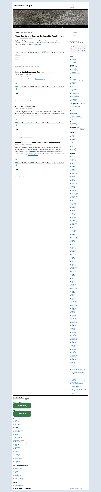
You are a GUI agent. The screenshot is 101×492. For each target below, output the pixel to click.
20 (78, 50)
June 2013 (73, 243)
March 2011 (73, 281)
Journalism (21, 100)
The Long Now (74, 100)
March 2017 (73, 187)
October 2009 (74, 305)
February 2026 (74, 160)
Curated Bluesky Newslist (78, 38)
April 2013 (73, 245)
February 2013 (74, 248)
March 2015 (73, 216)
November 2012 (74, 253)
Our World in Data (74, 75)
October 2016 (74, 194)
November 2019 (74, 167)
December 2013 (74, 234)
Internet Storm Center (75, 114)
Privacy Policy (28, 488)
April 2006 (73, 365)
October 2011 (74, 271)
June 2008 (73, 328)
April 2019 (73, 172)
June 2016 (73, 200)
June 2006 (73, 362)
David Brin (73, 82)
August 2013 (73, 240)
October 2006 (74, 356)
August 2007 (73, 342)
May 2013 (73, 244)
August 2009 (73, 308)
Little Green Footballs (75, 73)
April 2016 (73, 203)
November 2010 (74, 287)
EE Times (73, 83)
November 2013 (74, 236)
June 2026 (73, 155)
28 (80, 52)
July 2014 (73, 226)
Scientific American (75, 96)
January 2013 (74, 250)
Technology (25, 66)
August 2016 (73, 197)
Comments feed (74, 60)
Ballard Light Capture (75, 68)
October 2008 (74, 322)
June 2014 (73, 227)
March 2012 (73, 264)
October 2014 (74, 223)
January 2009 (74, 318)
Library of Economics (75, 116)
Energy (72, 136)
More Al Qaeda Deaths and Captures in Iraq (32, 72)
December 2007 (74, 336)
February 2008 (74, 333)
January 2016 (74, 206)
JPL (72, 86)
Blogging (21, 137)
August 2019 (73, 169)
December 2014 (74, 220)
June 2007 (73, 345)
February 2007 (74, 351)
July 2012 (73, 258)
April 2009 (73, 314)
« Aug (71, 53)
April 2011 (73, 280)
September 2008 (74, 324)
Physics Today (74, 92)
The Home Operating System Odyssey (78, 369)
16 (84, 48)
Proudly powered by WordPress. (78, 488)
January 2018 (74, 182)
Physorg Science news (75, 93)
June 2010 (73, 294)
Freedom (73, 139)
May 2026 (73, 156)
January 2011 (74, 284)
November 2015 (74, 209)
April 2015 (73, 214)
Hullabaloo (73, 72)
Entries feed (73, 59)
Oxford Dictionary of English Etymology (22, 479)
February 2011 (74, 282)
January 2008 (74, 335)
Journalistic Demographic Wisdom (77, 370)
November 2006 (74, 355)
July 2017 (73, 186)
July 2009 (73, 309)
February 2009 (74, 316)
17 (71, 50)
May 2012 (73, 261)
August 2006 (73, 359)
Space (72, 146)
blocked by (24, 406)
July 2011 (73, 275)
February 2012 (74, 265)
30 (84, 52)
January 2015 (74, 218)
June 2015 (73, 211)
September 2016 (74, 196)
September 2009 (74, 307)
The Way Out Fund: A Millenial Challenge (54, 27)
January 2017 (74, 190)
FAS (72, 110)
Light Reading (74, 89)
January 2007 (74, 352)
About (16, 27)
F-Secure (73, 109)
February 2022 (74, 162)
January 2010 (74, 301)
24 (71, 52)
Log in (72, 58)
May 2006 (73, 363)
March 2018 (73, 180)
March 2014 (73, 231)
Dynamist (73, 107)
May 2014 (73, 228)
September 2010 (74, 289)
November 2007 (74, 338)
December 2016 (74, 192)
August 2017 (73, 184)
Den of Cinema (74, 69)
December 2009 (74, 302)
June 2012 (73, 260)
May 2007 (73, 346)
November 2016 (74, 193)
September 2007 (74, 341)
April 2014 (73, 230)
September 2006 (74, 358)
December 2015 (74, 207)
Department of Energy (75, 106)
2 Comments (36, 66)
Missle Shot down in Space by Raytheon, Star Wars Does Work (40, 36)
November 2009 (74, 304)
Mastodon (75, 32)
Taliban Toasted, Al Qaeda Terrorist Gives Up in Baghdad (37, 142)
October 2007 (74, 339)
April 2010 (73, 297)
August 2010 (73, 291)
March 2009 (73, 315)
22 (82, 50)
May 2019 (73, 170)
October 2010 (74, 288)
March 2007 (73, 349)
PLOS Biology (74, 95)
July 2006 (73, 360)
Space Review (74, 99)
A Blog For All (74, 66)
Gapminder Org (74, 113)
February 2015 (74, 217)
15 (82, 48)
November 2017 (74, 183)
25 (73, 52)
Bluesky (74, 35)
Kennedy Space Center (75, 87)
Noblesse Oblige (22, 5)
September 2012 (74, 255)
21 (80, 50)
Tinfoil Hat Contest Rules (25, 106)
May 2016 (73, 201)
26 (75, 52)
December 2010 (74, 285)
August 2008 (73, 325)
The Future (31, 66)
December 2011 (74, 268)
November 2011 (74, 270)
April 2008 (73, 331)
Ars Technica (73, 79)
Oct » (85, 53)
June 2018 (73, 177)
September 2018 (74, 173)
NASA (72, 90)
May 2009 (73, 312)
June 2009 (73, 311)
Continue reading (37, 44)
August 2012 (73, 257)
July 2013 (73, 241)
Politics (25, 137)
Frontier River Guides (75, 70)
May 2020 (73, 165)
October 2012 (74, 254)
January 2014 (74, 233)
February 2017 (74, 189)
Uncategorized (74, 150)
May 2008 (73, 329)
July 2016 (73, 199)
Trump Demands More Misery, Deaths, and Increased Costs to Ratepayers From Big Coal (77, 385)
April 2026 (73, 157)
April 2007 (73, 348)
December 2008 (74, 319)
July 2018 (73, 176)
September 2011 (74, 272)
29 (82, 52)
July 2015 (73, 210)
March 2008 (73, 332)
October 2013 (74, 237)
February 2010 (74, 299)
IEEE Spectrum (74, 85)
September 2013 (74, 238)
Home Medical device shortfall (77, 387)
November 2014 (74, 221)
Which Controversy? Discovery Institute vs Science (31, 27)
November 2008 (74, 321)
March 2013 (73, 247)
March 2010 (73, 298)
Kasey (72, 142)
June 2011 (73, 277)
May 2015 (73, 213)
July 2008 (73, 326)
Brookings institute (75, 104)
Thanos (31, 38)
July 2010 (73, 292)
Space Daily (73, 97)
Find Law (73, 112)
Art (72, 133)
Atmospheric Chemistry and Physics (78, 80)
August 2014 (73, 224)
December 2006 (74, 353)
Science (21, 66)
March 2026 (73, 159)
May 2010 (73, 295)
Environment (73, 138)
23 (84, 50)
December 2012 (74, 251)
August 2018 (73, 174)
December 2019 (74, 166)
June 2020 (73, 163)
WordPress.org (74, 62)
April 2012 (73, 263)
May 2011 (73, 278)
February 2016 (74, 204)
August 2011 (73, 274)
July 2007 (73, 343)
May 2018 (73, 179)
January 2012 (74, 267)
